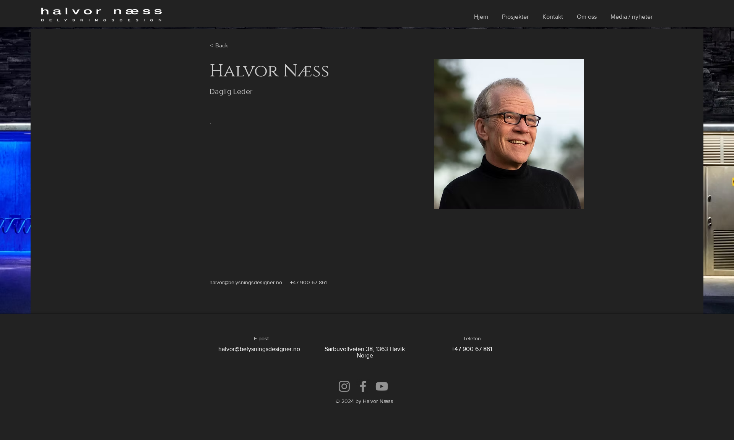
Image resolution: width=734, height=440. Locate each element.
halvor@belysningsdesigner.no (245, 282)
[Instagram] (344, 386)
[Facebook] (363, 386)
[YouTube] (381, 386)
